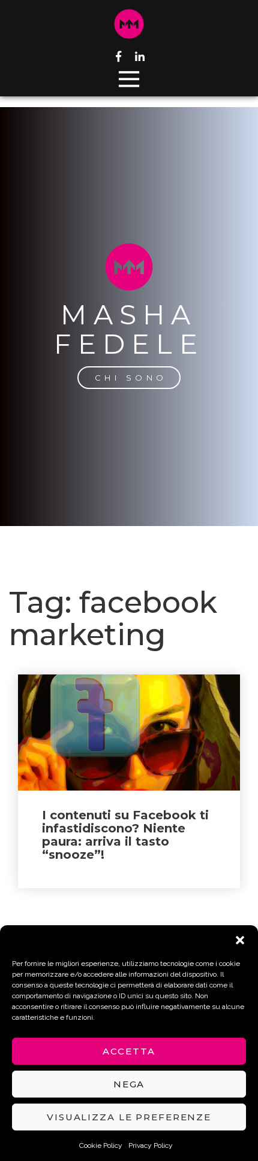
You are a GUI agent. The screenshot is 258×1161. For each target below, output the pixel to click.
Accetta (129, 1051)
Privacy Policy (150, 1145)
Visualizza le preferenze (129, 1117)
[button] (240, 940)
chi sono (131, 377)
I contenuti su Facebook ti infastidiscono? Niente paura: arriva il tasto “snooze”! (125, 835)
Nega (129, 1084)
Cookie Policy (100, 1145)
